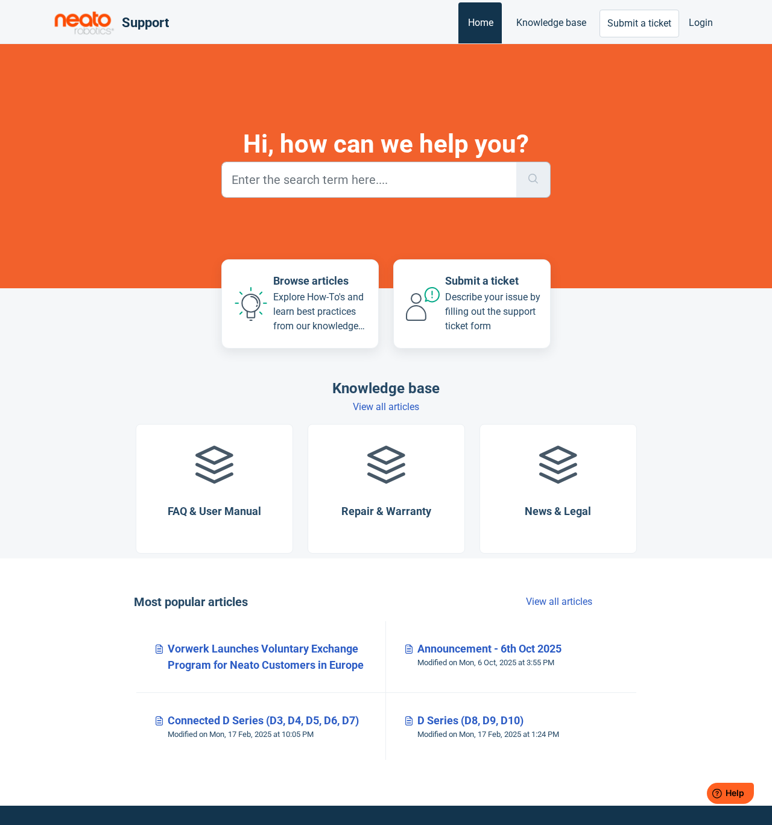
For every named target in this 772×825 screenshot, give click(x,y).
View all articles (386, 407)
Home (480, 22)
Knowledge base (551, 22)
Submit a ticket (639, 23)
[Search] (533, 180)
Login (701, 22)
